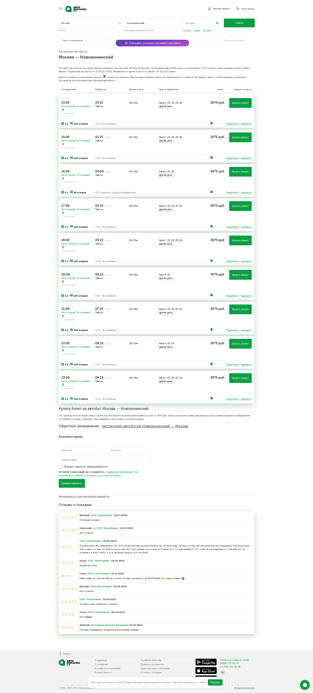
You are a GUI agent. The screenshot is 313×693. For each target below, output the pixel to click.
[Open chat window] (305, 685)
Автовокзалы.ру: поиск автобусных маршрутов (84, 496)
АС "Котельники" (207, 68)
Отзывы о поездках (151, 672)
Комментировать (72, 483)
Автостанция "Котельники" (75, 106)
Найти (239, 23)
